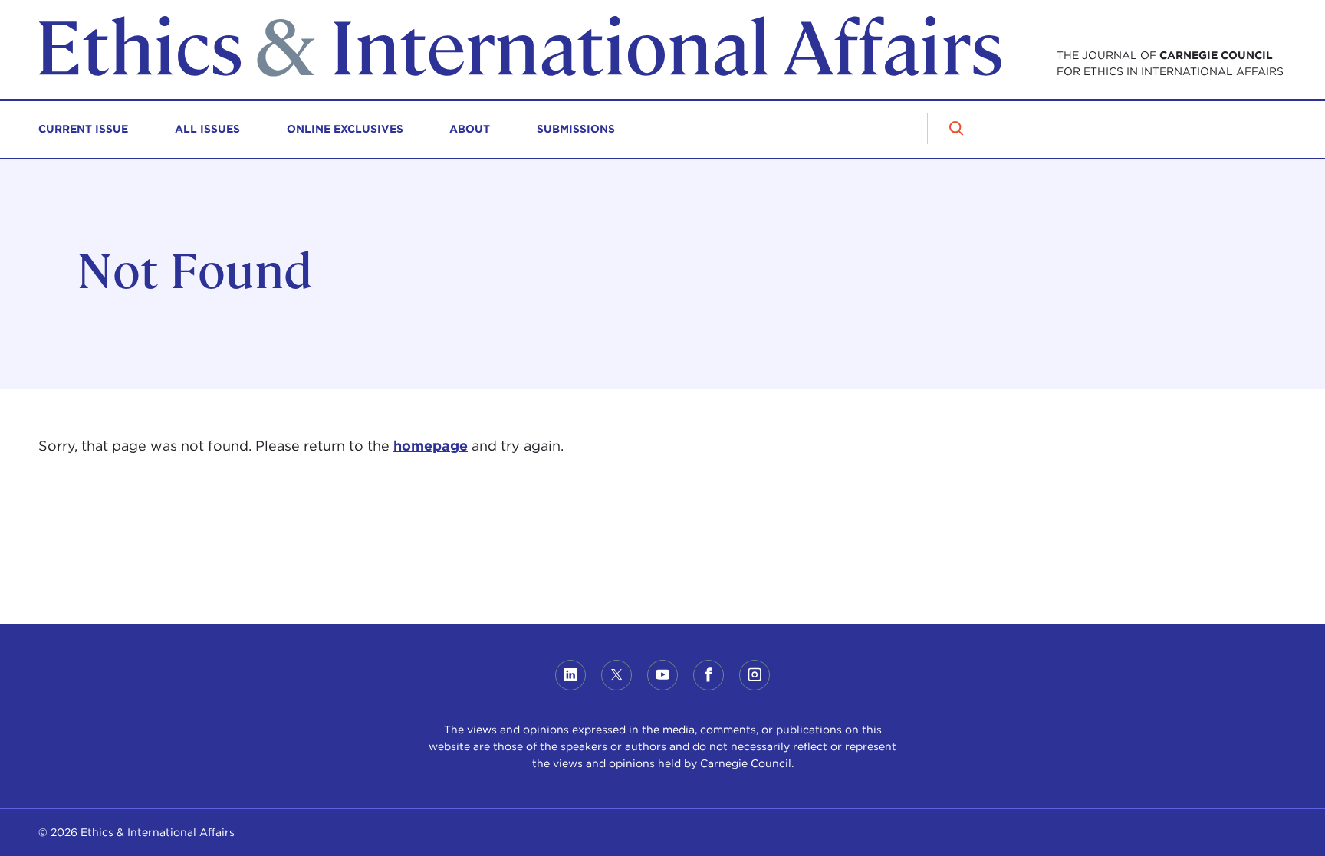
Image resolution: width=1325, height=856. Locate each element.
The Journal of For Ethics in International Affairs (1170, 63)
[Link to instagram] (754, 675)
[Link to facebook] (708, 675)
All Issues (207, 129)
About (469, 129)
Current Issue (83, 129)
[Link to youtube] (662, 675)
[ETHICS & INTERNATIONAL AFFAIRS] (519, 73)
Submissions (576, 129)
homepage (430, 446)
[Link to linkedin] (570, 675)
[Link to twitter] (616, 675)
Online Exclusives (345, 129)
